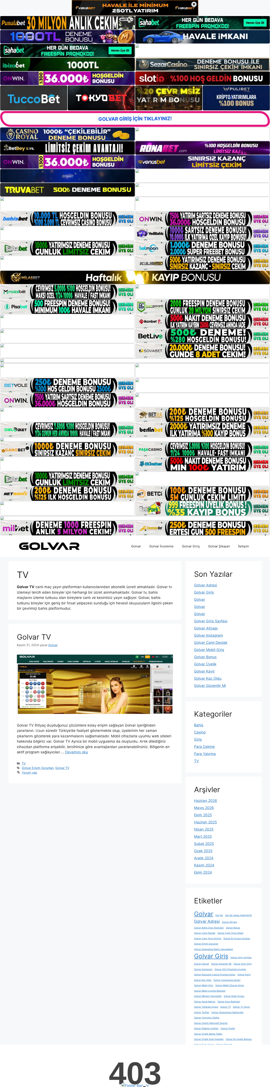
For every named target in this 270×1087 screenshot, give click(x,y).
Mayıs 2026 (204, 808)
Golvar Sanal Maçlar (204, 1001)
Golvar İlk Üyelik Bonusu (239, 1039)
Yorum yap (29, 772)
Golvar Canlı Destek (210, 642)
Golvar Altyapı (206, 628)
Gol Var (219, 915)
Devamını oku (76, 752)
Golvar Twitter (201, 1012)
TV (24, 763)
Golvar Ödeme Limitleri (206, 1028)
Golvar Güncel (201, 963)
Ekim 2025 (203, 815)
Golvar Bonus (205, 657)
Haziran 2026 (205, 801)
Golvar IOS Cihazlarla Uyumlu (230, 969)
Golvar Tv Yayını (241, 1007)
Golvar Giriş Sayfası (210, 621)
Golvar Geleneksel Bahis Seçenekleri (213, 949)
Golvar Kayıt (204, 671)
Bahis (198, 725)
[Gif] (135, 277)
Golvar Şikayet (219, 546)
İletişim (243, 546)
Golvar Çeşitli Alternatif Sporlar (211, 1023)
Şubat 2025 (204, 844)
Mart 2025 (203, 836)
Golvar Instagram (208, 635)
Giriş (198, 739)
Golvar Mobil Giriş (209, 650)
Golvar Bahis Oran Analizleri (209, 927)
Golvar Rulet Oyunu (234, 996)
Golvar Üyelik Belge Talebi (208, 1034)
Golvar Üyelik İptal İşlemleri (209, 1039)
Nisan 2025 (203, 829)
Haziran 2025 (205, 822)
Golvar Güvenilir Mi (210, 686)
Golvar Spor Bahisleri (228, 1001)
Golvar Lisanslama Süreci (226, 980)
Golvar (136, 546)
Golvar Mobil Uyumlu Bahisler (209, 991)
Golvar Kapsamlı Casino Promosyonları (214, 974)
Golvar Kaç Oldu (207, 678)
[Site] (67, 204)
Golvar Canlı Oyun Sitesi (230, 933)
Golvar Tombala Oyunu (206, 1007)
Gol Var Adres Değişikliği (238, 915)
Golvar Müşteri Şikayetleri (208, 996)
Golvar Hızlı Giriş (243, 963)
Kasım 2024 (204, 865)
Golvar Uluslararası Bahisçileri (227, 1012)
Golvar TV (34, 636)
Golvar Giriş (191, 546)
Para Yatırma (205, 754)
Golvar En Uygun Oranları (236, 938)
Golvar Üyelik (205, 664)
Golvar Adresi (205, 585)
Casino (200, 732)
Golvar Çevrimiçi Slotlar (206, 1017)
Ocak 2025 (203, 851)
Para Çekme (204, 747)
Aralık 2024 (203, 858)
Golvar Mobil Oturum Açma (229, 985)
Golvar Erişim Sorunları (38, 768)
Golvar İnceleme (161, 546)
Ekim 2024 (203, 872)
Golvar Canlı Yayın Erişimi (207, 938)
